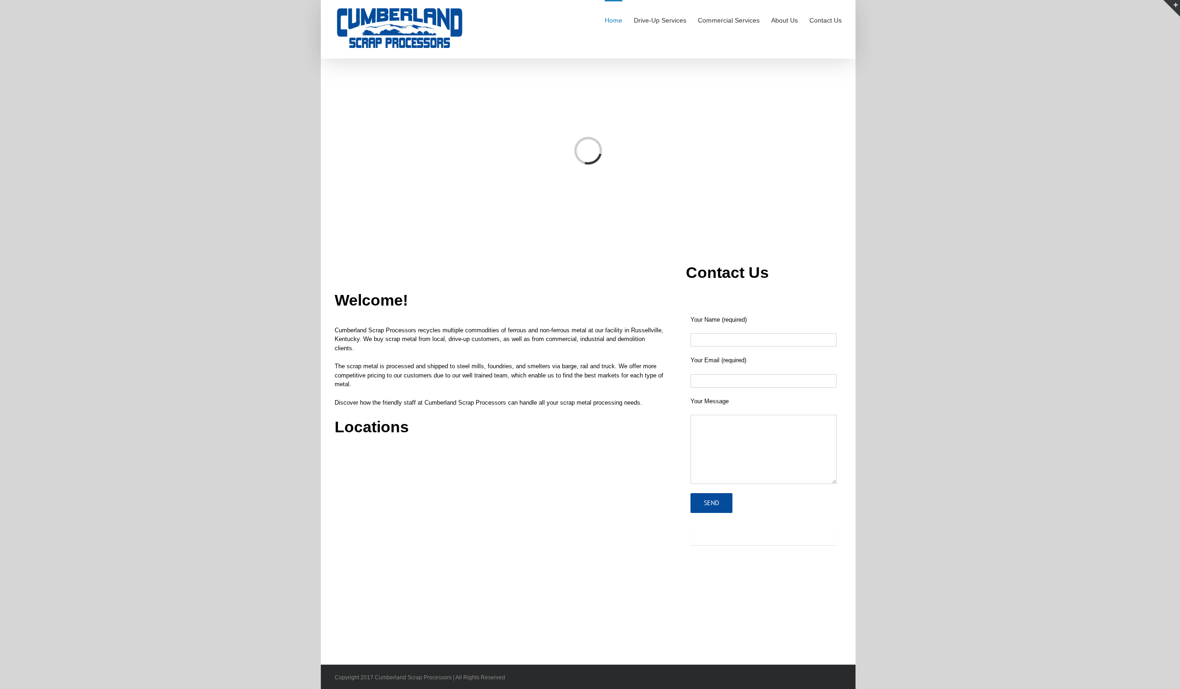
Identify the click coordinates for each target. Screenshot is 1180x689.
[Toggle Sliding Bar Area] (1171, 8)
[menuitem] (619, 20)
